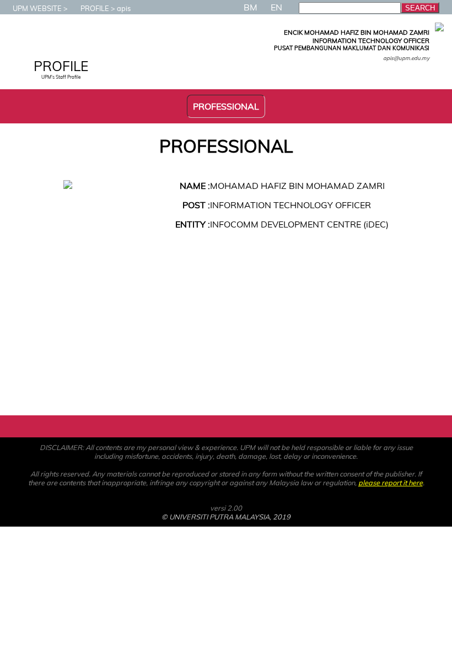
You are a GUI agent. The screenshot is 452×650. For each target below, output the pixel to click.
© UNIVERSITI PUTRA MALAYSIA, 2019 (226, 516)
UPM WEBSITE (37, 8)
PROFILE (94, 8)
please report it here (390, 482)
